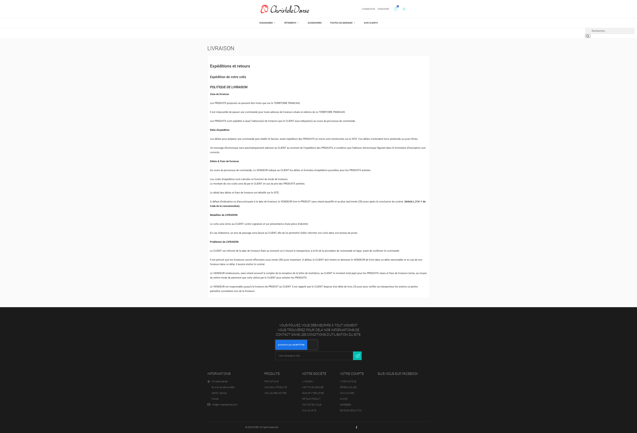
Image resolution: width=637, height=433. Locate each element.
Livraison (307, 381)
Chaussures (266, 23)
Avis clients (371, 23)
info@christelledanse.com (225, 404)
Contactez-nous (311, 404)
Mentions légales (312, 387)
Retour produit (311, 399)
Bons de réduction (351, 410)
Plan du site (309, 410)
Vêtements (290, 23)
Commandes (347, 393)
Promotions (271, 381)
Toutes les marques (341, 23)
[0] (395, 9)
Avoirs (343, 399)
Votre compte (352, 374)
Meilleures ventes (275, 393)
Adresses (345, 404)
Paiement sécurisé (313, 393)
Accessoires (315, 23)
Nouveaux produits (275, 387)
